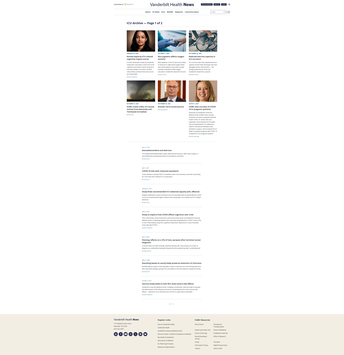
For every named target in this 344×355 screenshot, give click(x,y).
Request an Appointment (166, 347)
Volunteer (216, 342)
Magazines (179, 12)
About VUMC (217, 348)
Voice (163, 12)
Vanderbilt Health (163, 328)
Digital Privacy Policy (220, 345)
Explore (148, 12)
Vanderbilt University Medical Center (170, 331)
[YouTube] (126, 334)
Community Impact (192, 12)
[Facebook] (121, 334)
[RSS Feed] (116, 334)
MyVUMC (170, 12)
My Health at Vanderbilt (166, 337)
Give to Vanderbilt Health (166, 324)
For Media (155, 12)
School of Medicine (219, 330)
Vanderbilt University (220, 333)
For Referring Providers (166, 344)
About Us (216, 4)
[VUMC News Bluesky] (145, 334)
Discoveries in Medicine (165, 341)
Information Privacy (201, 345)
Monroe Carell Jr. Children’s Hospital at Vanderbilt (174, 334)
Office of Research (219, 336)
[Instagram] (131, 334)
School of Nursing (201, 333)
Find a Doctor (199, 324)
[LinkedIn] (140, 334)
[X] (135, 334)
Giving (197, 342)
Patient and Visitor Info (202, 330)
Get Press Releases (207, 4)
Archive (224, 4)
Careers (197, 348)
